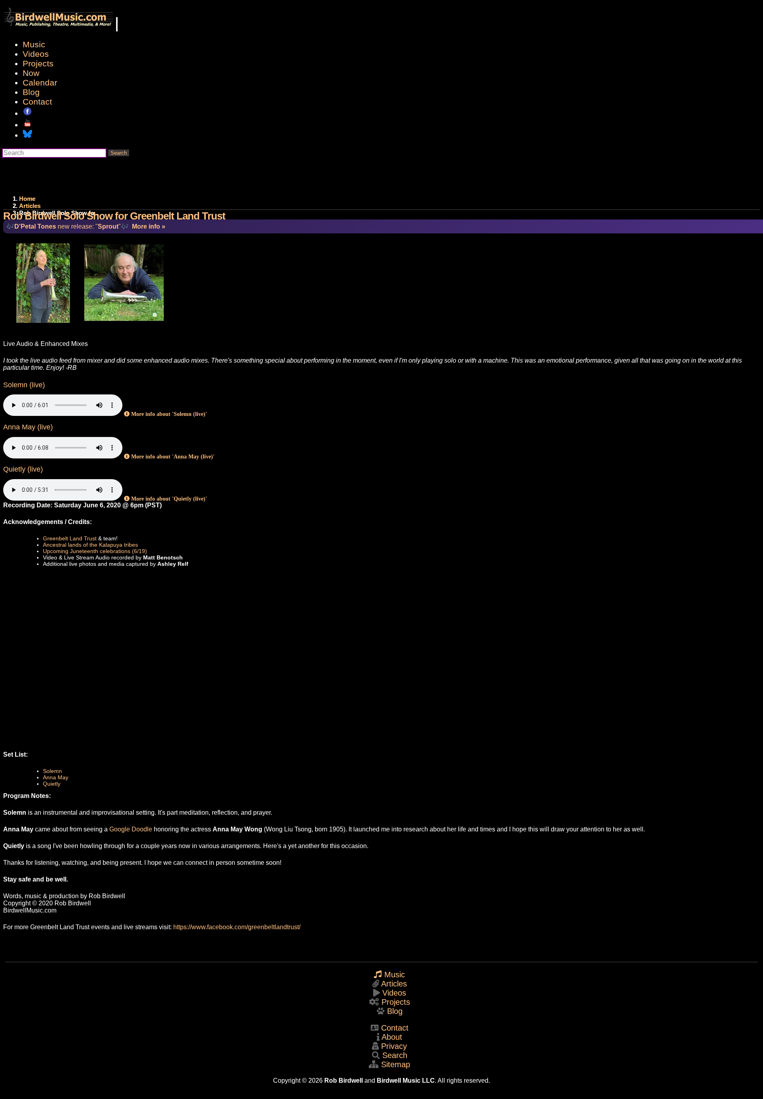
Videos (36, 53)
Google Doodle (130, 829)
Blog (31, 92)
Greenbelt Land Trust (70, 538)
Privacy (394, 1046)
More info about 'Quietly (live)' (168, 498)
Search (118, 153)
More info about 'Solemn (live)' (168, 414)
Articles (30, 205)
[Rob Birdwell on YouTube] (27, 124)
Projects (38, 63)
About (392, 1037)
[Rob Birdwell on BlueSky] (27, 135)
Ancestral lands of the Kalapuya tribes (90, 545)
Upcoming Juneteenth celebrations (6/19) (95, 551)
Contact (37, 101)
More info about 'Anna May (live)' (172, 456)
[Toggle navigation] (117, 24)
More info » (148, 226)
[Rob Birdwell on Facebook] (27, 113)
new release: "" (67, 226)
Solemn (52, 771)
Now (31, 73)
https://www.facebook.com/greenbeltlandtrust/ (236, 927)
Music (34, 44)
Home (27, 198)
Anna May (55, 777)
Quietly (51, 784)
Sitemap (395, 1064)
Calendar (40, 82)
